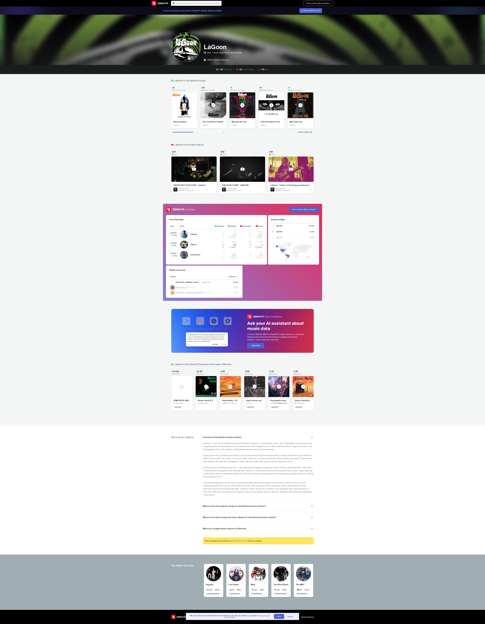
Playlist (173, 277)
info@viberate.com (240, 541)
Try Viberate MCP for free (310, 11)
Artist (182, 226)
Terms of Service (307, 617)
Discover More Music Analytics (318, 3)
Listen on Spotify (303, 132)
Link (203, 282)
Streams (233, 226)
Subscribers (247, 226)
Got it (279, 616)
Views (260, 226)
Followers (220, 226)
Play (184, 105)
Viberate (160, 3)
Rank (172, 226)
